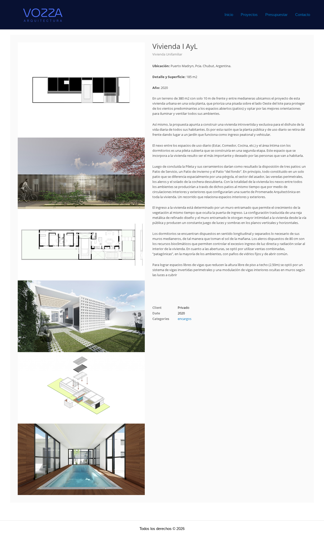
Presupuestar (276, 14)
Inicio (229, 14)
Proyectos (249, 14)
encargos (184, 318)
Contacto (302, 14)
